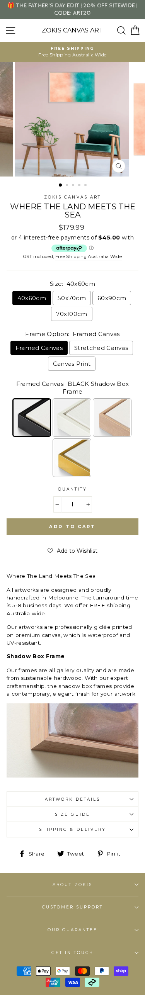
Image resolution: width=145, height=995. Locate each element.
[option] (72, 52)
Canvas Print (72, 363)
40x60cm (31, 298)
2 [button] (68, 186)
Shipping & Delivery (72, 829)
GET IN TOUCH (72, 952)
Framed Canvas (39, 347)
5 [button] (86, 186)
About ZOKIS (72, 884)
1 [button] (61, 185)
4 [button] (80, 186)
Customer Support (72, 907)
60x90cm (111, 298)
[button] (72, 550)
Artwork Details (72, 799)
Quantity (72, 489)
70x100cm (71, 314)
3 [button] (74, 186)
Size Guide (72, 814)
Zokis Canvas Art (72, 30)
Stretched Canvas (101, 347)
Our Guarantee (73, 929)
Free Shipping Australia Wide (88, 256)
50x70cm (72, 298)
